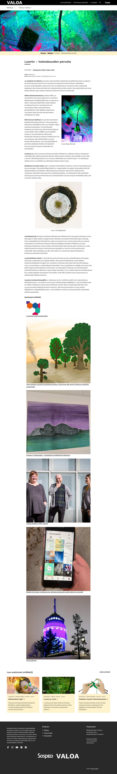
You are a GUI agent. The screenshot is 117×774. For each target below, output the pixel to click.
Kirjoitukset (37, 70)
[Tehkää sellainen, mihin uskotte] (58, 491)
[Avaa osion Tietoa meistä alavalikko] (32, 8)
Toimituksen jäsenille (80, 2)
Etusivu (43, 53)
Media (43, 70)
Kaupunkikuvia (31, 660)
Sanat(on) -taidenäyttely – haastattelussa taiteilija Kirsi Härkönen (48, 455)
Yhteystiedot (48, 736)
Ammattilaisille (65, 2)
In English (93, 2)
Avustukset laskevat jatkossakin (37, 316)
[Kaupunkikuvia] (58, 627)
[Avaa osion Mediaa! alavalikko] (15, 8)
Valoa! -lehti (50, 70)
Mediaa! (10, 8)
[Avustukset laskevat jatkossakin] (33, 308)
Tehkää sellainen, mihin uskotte (37, 524)
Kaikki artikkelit (105, 672)
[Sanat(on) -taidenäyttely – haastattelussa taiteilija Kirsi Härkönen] (58, 422)
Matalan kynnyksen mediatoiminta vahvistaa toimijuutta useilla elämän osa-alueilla (54, 592)
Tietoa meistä (24, 8)
